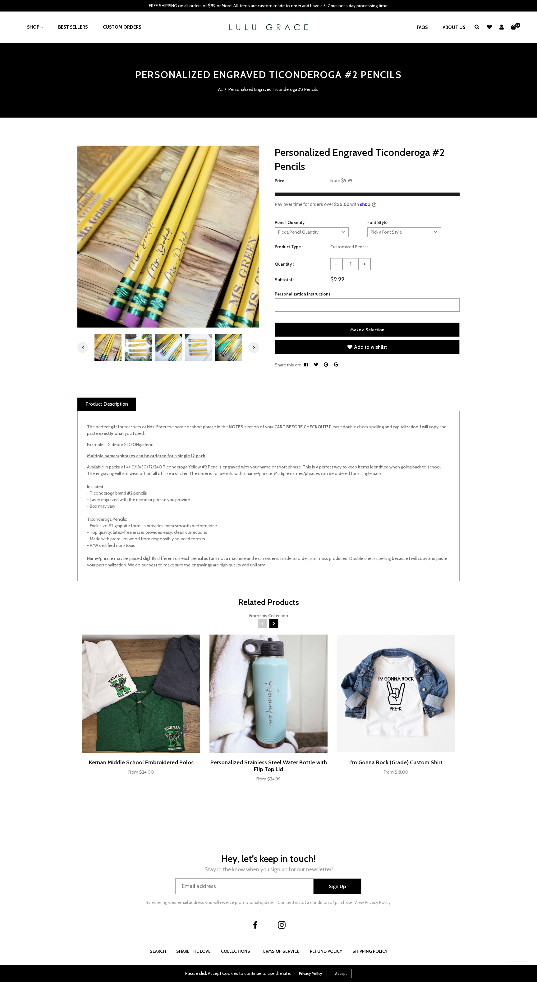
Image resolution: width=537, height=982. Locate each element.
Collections (235, 951)
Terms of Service (280, 951)
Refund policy (326, 951)
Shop (33, 27)
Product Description (106, 404)
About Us (454, 27)
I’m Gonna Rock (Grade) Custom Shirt (396, 762)
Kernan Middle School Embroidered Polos (141, 762)
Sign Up (337, 886)
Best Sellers (73, 27)
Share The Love (193, 951)
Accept (341, 973)
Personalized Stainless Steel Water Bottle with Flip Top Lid (268, 766)
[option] (168, 237)
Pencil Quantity (290, 222)
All (220, 89)
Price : (280, 181)
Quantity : (284, 264)
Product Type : (289, 246)
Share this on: (288, 365)
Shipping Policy (370, 951)
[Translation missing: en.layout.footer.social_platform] (255, 924)
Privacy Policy (310, 973)
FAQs (422, 27)
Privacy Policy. (378, 902)
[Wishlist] (489, 27)
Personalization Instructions (303, 294)
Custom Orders (122, 27)
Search (158, 951)
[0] (513, 27)
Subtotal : (284, 279)
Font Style (377, 222)
